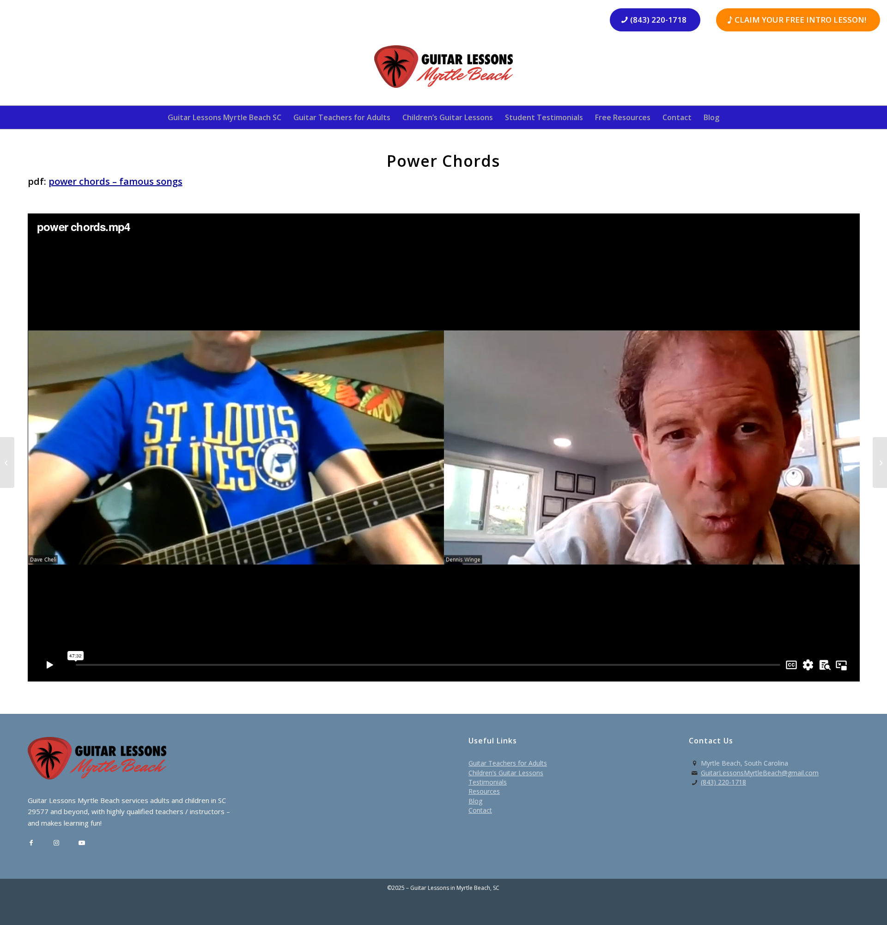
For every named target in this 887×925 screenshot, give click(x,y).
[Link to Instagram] (56, 843)
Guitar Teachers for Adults (507, 763)
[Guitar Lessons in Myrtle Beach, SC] (443, 69)
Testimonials (487, 782)
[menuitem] (224, 117)
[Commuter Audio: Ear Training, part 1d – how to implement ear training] (7, 462)
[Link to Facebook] (31, 843)
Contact (480, 810)
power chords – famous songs (115, 181)
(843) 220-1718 (723, 782)
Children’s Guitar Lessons (505, 772)
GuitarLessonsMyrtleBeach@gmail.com (760, 772)
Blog (475, 801)
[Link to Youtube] (82, 843)
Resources (484, 791)
